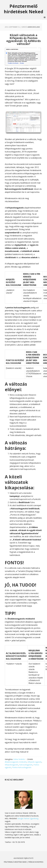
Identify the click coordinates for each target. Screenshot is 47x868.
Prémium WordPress (35, 862)
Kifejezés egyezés (35, 762)
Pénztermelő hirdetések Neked (23, 8)
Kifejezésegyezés (11, 765)
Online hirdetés (19, 759)
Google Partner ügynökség (27, 818)
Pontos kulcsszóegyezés (21, 767)
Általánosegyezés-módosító (16, 762)
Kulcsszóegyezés (26, 765)
